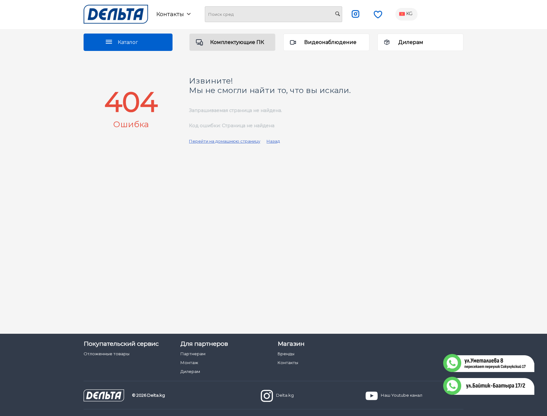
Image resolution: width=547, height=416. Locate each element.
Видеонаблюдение (330, 42)
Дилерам (410, 42)
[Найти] (337, 14)
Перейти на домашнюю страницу (224, 141)
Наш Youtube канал (401, 395)
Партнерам (192, 353)
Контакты (288, 362)
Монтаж (189, 362)
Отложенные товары (106, 353)
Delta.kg (285, 395)
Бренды (286, 353)
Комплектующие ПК (237, 42)
